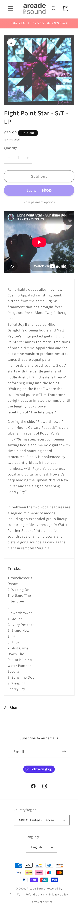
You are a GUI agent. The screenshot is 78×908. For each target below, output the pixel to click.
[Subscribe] (64, 752)
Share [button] (14, 707)
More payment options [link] (39, 202)
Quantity (10, 148)
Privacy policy (58, 894)
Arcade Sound (36, 888)
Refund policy (34, 894)
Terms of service (41, 902)
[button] (10, 8)
